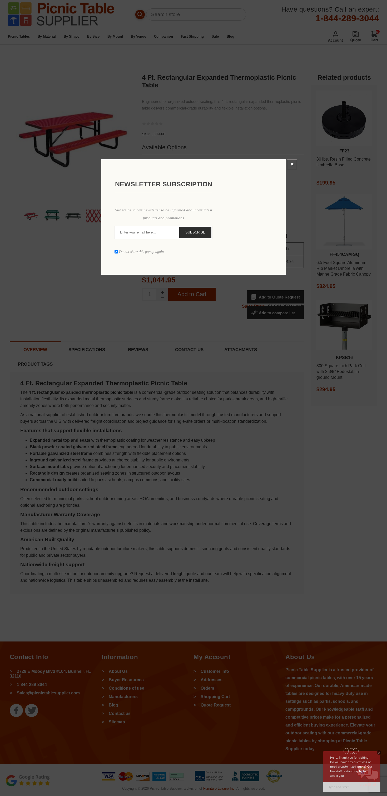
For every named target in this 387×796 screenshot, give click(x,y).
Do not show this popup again (141, 251)
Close (292, 164)
